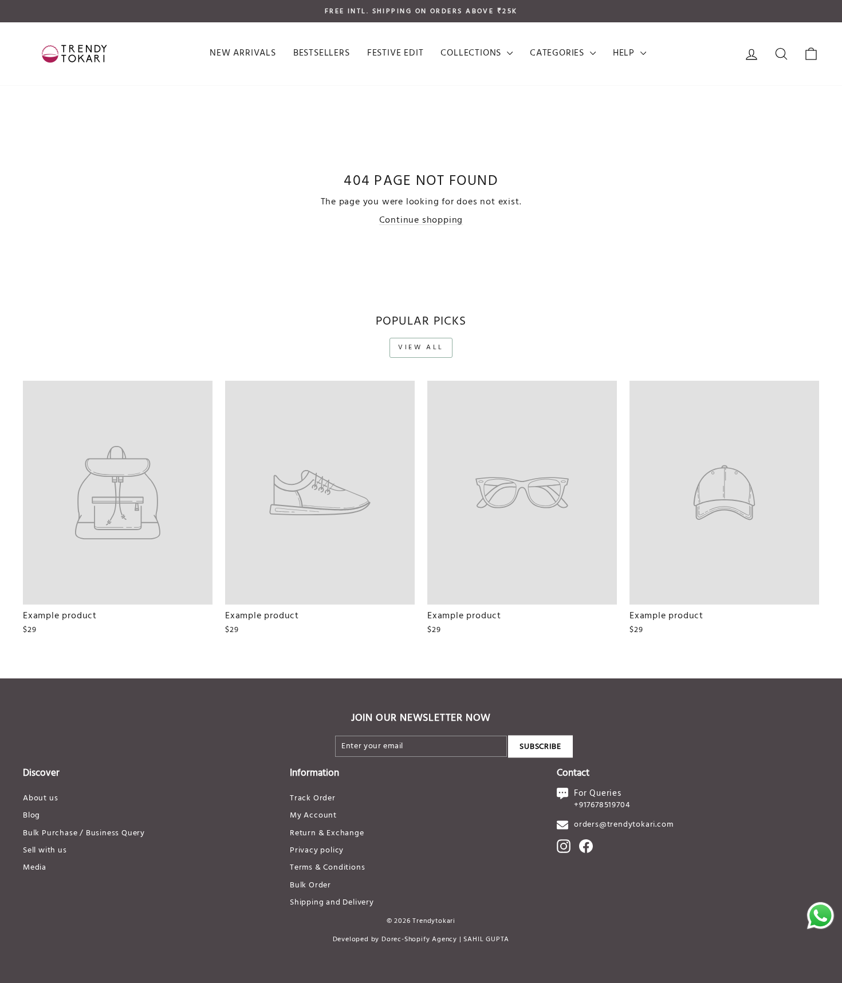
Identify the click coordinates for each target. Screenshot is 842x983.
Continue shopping (421, 220)
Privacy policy (317, 850)
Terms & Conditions (327, 868)
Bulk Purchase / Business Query (84, 833)
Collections (472, 53)
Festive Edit (395, 53)
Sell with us (45, 850)
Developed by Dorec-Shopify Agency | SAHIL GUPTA (421, 939)
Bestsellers (321, 53)
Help (625, 53)
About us (40, 798)
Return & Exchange (327, 833)
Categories (558, 53)
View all (421, 347)
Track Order (313, 798)
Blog (31, 816)
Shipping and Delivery (332, 903)
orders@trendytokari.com (623, 825)
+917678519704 (602, 805)
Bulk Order (310, 885)
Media (34, 868)
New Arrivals (243, 53)
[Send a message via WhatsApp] (820, 915)
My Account (313, 816)
